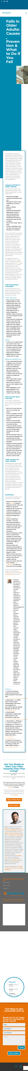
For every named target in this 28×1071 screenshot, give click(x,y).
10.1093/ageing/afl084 (10, 710)
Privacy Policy (6, 882)
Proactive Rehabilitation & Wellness (13, 830)
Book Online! (14, 1053)
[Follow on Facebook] (2, 1)
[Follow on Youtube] (7, 1)
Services (11, 787)
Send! (22, 1047)
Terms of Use (6, 885)
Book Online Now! (14, 799)
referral (16, 795)
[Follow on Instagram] (4, 1)
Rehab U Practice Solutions (11, 833)
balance (8, 517)
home (18, 263)
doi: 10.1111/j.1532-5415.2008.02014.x (11, 736)
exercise (12, 503)
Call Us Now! (14, 805)
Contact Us (6, 888)
